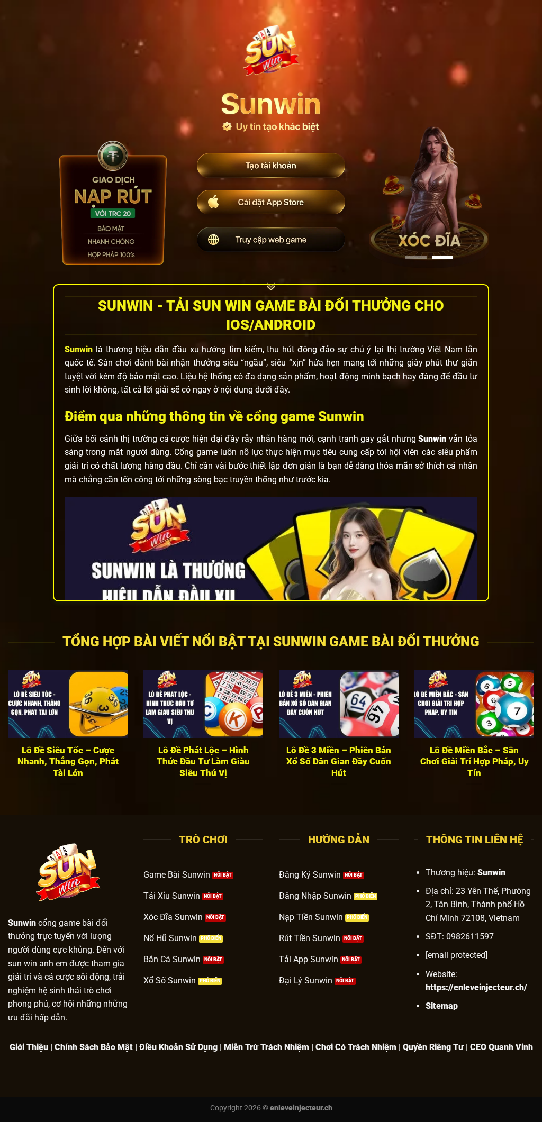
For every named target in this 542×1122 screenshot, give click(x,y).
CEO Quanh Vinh (501, 1047)
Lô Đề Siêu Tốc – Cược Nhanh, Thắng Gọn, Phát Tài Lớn (68, 761)
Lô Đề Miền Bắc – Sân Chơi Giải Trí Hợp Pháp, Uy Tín (474, 761)
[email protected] (456, 955)
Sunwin (79, 349)
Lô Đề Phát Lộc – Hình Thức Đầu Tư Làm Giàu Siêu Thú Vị (203, 761)
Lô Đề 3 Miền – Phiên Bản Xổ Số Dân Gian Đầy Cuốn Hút (338, 761)
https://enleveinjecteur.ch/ (476, 987)
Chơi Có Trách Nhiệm (355, 1047)
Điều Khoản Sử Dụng (178, 1047)
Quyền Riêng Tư (433, 1047)
